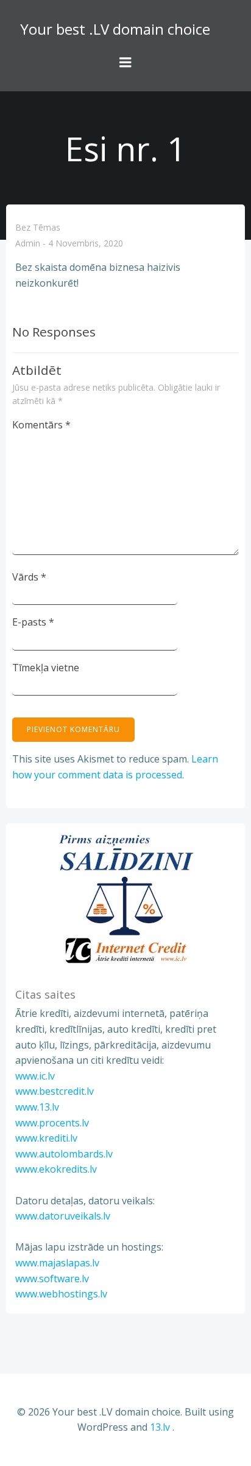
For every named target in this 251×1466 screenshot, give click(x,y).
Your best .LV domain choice (115, 29)
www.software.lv (52, 1278)
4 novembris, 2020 (85, 244)
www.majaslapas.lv (57, 1262)
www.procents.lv (52, 1122)
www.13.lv (37, 1107)
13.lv (160, 1427)
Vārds (29, 577)
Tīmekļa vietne (45, 667)
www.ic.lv (35, 1076)
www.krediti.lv (46, 1138)
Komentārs (41, 424)
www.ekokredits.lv (56, 1169)
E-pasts (33, 622)
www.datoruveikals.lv (62, 1216)
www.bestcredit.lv (54, 1091)
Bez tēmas (37, 227)
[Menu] (125, 62)
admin (27, 244)
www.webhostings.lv (61, 1293)
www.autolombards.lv (64, 1154)
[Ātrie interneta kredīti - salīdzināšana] (125, 898)
